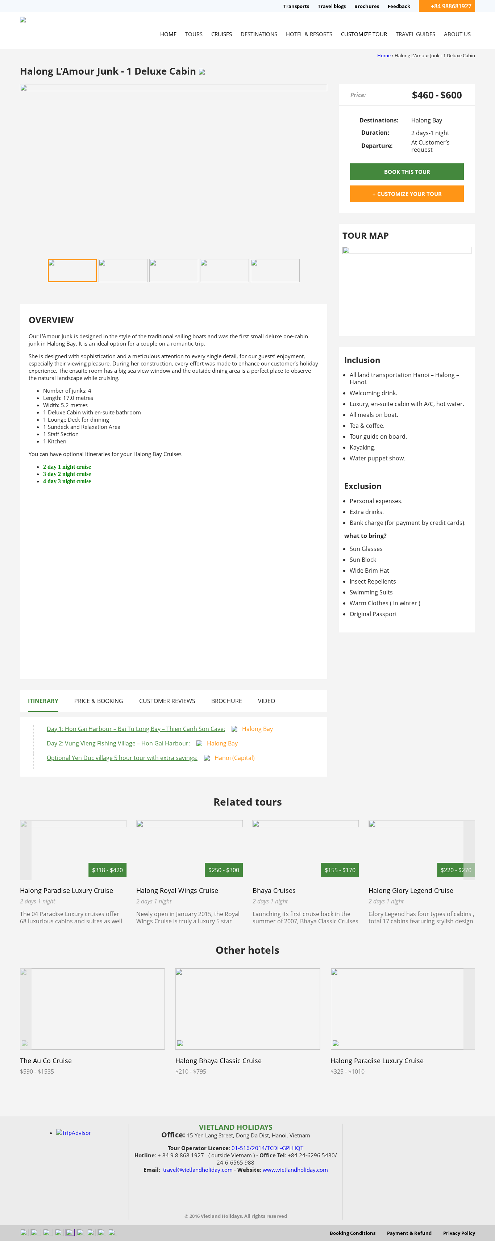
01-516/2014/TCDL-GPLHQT (267, 1148)
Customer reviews (167, 701)
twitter (251, 1198)
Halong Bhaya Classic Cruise (218, 1060)
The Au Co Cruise (46, 1060)
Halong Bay (257, 729)
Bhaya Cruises (274, 890)
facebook (203, 1198)
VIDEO (266, 701)
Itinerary (43, 701)
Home (384, 55)
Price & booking (98, 701)
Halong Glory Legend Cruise (411, 890)
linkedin (235, 1198)
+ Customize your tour (407, 193)
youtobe (219, 1198)
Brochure (226, 701)
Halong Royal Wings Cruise (177, 890)
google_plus (267, 1198)
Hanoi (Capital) (235, 758)
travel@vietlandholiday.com (198, 1169)
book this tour (407, 171)
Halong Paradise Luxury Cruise (66, 890)
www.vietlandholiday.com (295, 1169)
